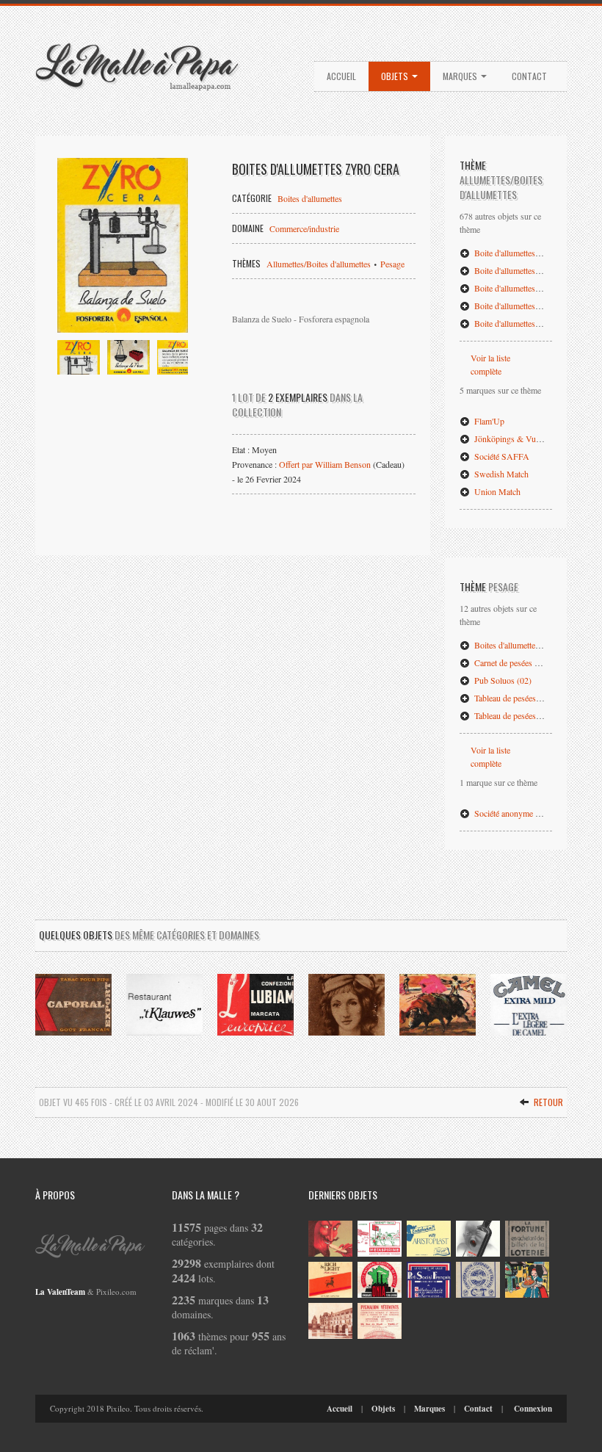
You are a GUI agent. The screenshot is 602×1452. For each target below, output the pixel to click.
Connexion (533, 1409)
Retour (547, 1102)
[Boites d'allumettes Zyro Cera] (122, 245)
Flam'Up (488, 421)
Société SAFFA (500, 456)
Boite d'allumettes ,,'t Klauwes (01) (533, 253)
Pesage (392, 264)
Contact (529, 76)
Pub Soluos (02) (502, 680)
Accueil (341, 76)
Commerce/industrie (304, 228)
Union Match (496, 491)
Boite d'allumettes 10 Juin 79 (523, 288)
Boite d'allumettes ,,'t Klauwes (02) (533, 270)
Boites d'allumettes (310, 198)
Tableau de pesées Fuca (513, 698)
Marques (461, 76)
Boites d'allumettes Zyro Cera (524, 645)
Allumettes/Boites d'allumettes (318, 264)
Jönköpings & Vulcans (513, 438)
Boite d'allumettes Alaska (517, 323)
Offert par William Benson (325, 464)
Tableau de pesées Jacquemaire (526, 715)
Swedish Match (500, 474)
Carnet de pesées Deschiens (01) (529, 662)
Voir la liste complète (490, 364)
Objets (395, 76)
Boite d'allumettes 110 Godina (525, 305)
